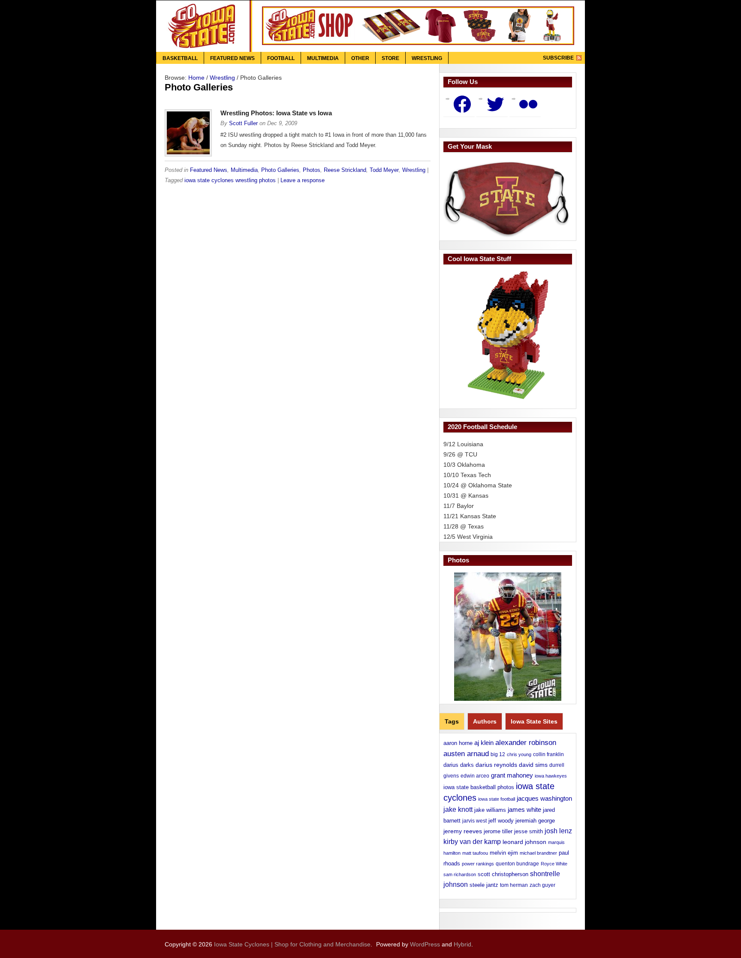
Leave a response (302, 180)
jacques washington (544, 798)
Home (196, 77)
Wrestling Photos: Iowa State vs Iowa (276, 113)
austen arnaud (466, 753)
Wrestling (427, 58)
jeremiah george (535, 821)
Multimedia (323, 58)
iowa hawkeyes (551, 775)
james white (524, 809)
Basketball (180, 58)
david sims (533, 764)
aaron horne (458, 743)
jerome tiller (498, 831)
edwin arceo (475, 775)
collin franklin (548, 754)
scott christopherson (503, 874)
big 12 (498, 754)
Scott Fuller (243, 123)
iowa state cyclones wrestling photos (230, 180)
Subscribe (558, 58)
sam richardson (459, 874)
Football (281, 58)
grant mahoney (512, 775)
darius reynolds (496, 765)
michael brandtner (538, 853)
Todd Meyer (384, 170)
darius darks (458, 765)
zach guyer (542, 885)
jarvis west (474, 821)
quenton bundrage (517, 863)
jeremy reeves (462, 831)
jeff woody (501, 820)
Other (360, 58)
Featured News (232, 58)
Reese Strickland (345, 170)
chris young (519, 754)
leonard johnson (524, 841)
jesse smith (528, 831)
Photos (311, 170)
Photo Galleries (280, 170)
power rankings (478, 863)
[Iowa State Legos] (507, 335)
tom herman (514, 885)
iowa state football (496, 799)
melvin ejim (504, 853)
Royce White (554, 863)
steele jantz (484, 885)
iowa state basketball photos (478, 787)
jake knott (458, 809)
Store (390, 58)
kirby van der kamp (472, 841)
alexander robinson (525, 742)
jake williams (490, 810)
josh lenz (558, 831)
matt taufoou (475, 853)
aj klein (484, 742)
